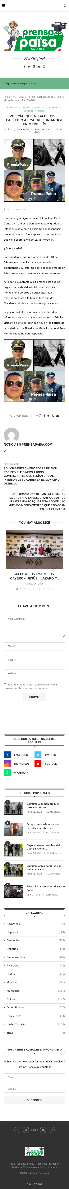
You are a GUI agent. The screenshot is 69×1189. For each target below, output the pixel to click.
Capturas (26, 107)
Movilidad (53, 107)
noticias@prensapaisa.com (33, 129)
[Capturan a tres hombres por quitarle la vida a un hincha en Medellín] (13, 870)
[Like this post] (40, 415)
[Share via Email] (57, 415)
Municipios (28, 111)
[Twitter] (29, 66)
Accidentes (12, 107)
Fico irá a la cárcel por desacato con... (46, 888)
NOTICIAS (19, 96)
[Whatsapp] (44, 66)
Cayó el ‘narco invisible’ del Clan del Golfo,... (43, 847)
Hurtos (36, 974)
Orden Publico (36, 1007)
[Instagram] (34, 66)
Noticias (42, 111)
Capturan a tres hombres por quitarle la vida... (44, 868)
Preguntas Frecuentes (48, 1163)
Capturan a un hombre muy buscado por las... (43, 805)
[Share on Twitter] (48, 415)
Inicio (7, 96)
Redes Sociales (36, 1024)
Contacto (53, 1167)
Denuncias (36, 940)
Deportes (36, 948)
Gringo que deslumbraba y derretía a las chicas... (43, 826)
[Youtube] (39, 66)
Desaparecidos (36, 957)
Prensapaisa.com (14, 209)
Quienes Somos (25, 1163)
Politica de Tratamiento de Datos (29, 1167)
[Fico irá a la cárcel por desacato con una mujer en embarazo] (13, 891)
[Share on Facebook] (44, 415)
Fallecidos (39, 107)
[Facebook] (24, 66)
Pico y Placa (36, 1015)
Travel (36, 1032)
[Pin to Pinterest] (53, 415)
